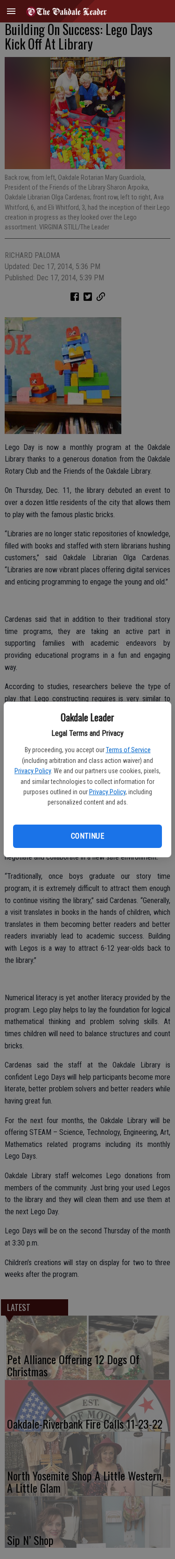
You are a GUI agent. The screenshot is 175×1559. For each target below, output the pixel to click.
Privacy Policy (32, 771)
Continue (87, 836)
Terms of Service (128, 750)
